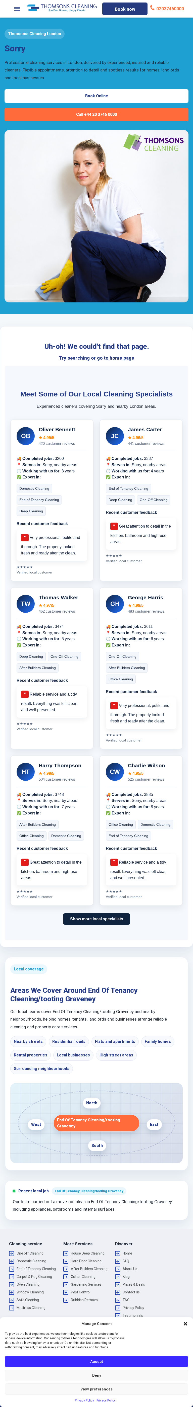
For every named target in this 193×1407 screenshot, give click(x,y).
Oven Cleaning (28, 1284)
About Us (130, 1269)
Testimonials (133, 1315)
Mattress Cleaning (31, 1308)
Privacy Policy (84, 1400)
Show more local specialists (96, 919)
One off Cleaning (30, 1253)
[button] (185, 1323)
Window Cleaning (30, 1292)
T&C (126, 1300)
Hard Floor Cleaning (86, 1261)
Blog (126, 1277)
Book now (125, 9)
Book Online (96, 96)
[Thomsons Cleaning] (62, 8)
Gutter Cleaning (83, 1277)
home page (122, 358)
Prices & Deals (134, 1284)
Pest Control (80, 1292)
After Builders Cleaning (89, 1269)
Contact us (131, 1292)
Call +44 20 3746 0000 (96, 114)
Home (127, 1253)
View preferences (96, 1389)
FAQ (126, 1261)
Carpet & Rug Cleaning (34, 1277)
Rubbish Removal (85, 1300)
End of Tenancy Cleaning (36, 1269)
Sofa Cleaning (28, 1300)
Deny (96, 1375)
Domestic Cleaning (31, 1261)
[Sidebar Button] (17, 9)
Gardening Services (86, 1284)
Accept (96, 1361)
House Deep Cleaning (88, 1253)
